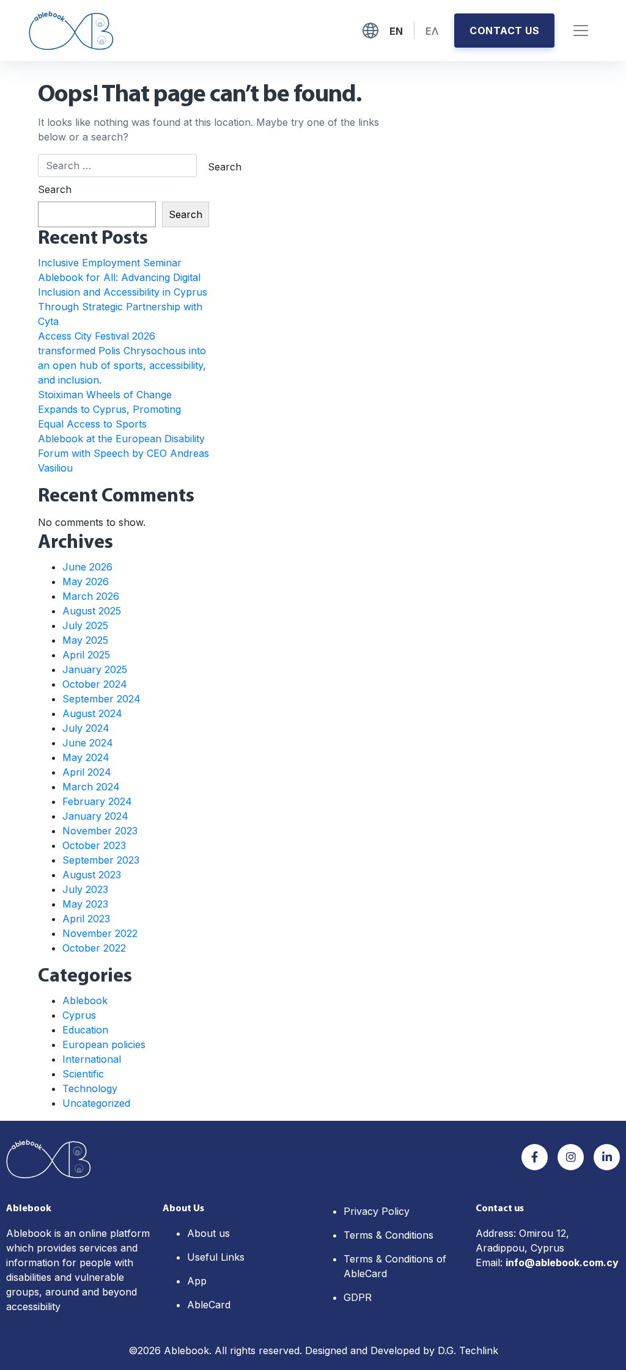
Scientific (83, 1074)
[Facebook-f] (534, 1157)
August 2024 (92, 713)
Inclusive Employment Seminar (110, 263)
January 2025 (94, 669)
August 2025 (91, 611)
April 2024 (86, 772)
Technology (89, 1088)
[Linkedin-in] (607, 1157)
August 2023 (91, 875)
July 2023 (85, 889)
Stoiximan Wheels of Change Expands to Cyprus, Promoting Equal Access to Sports (109, 409)
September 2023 (100, 860)
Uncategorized (96, 1103)
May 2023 (85, 904)
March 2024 (91, 787)
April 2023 (86, 919)
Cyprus (79, 1015)
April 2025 (86, 655)
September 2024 (101, 699)
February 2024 (97, 801)
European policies (103, 1044)
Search (55, 189)
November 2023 (100, 831)
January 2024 (95, 816)
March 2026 (90, 596)
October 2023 (94, 845)
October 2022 (94, 948)
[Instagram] (571, 1157)
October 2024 (94, 684)
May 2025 (85, 640)
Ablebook (85, 1000)
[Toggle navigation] (580, 30)
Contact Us (504, 30)
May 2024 (85, 757)
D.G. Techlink (468, 1350)
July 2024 (85, 728)
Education (85, 1030)
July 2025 (85, 625)
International (91, 1059)
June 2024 (87, 743)
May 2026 (85, 581)
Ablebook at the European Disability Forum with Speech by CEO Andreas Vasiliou (123, 453)
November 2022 (100, 933)
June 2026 (87, 567)
